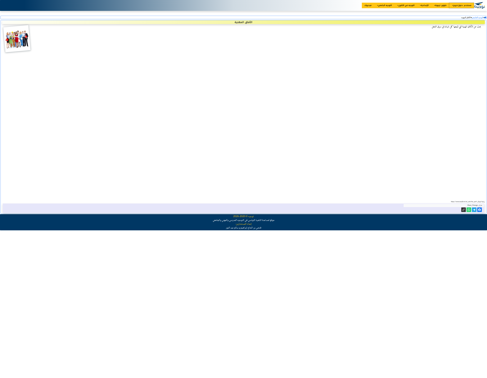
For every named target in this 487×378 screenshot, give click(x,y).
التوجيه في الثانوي (406, 5)
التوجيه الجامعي (385, 5)
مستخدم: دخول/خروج (462, 5)
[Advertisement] (411, 268)
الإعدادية (425, 5)
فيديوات (367, 5)
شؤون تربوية (440, 5)
